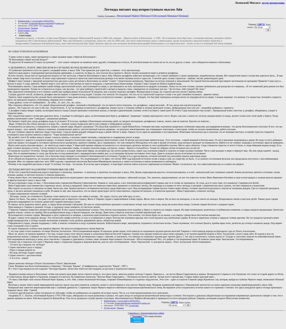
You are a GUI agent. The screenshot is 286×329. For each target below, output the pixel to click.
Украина (34, 28)
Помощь (183, 15)
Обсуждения (159, 15)
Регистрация (124, 15)
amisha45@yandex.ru (54, 23)
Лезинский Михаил (37, 23)
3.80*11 (261, 24)
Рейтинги (146, 15)
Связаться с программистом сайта (146, 313)
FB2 (27, 33)
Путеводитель (24, 28)
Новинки (172, 15)
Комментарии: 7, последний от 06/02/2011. (36, 21)
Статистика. (48, 26)
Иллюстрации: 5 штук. (27, 30)
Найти (135, 15)
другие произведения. (273, 3)
